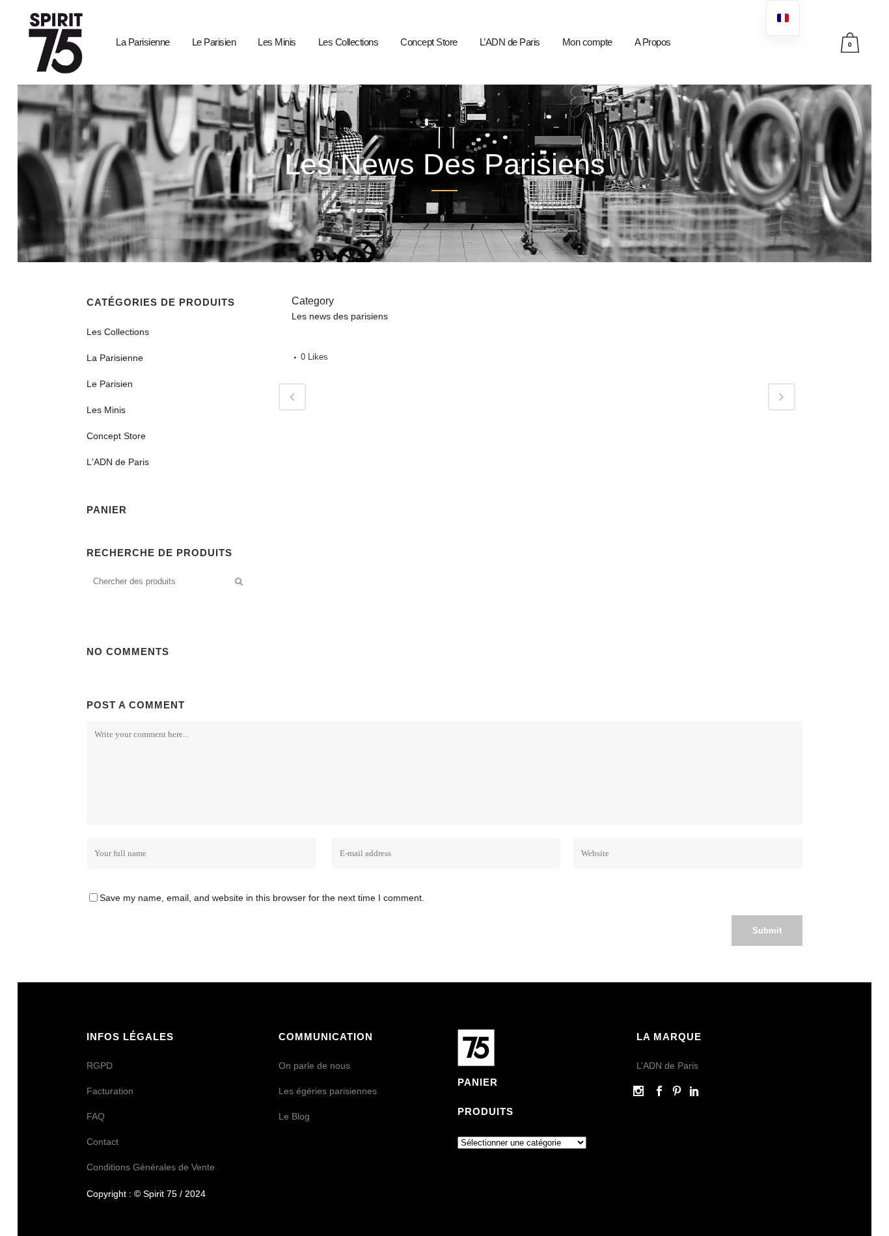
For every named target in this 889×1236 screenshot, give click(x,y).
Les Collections (118, 332)
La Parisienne (115, 358)
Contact (102, 1141)
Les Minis (106, 410)
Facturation (110, 1091)
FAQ (96, 1116)
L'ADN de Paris (118, 462)
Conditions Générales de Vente (151, 1167)
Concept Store (116, 436)
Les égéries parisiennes (328, 1091)
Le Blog (294, 1116)
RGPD (100, 1065)
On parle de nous (314, 1065)
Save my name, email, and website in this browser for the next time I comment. (262, 898)
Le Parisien (110, 384)
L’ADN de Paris (667, 1065)
